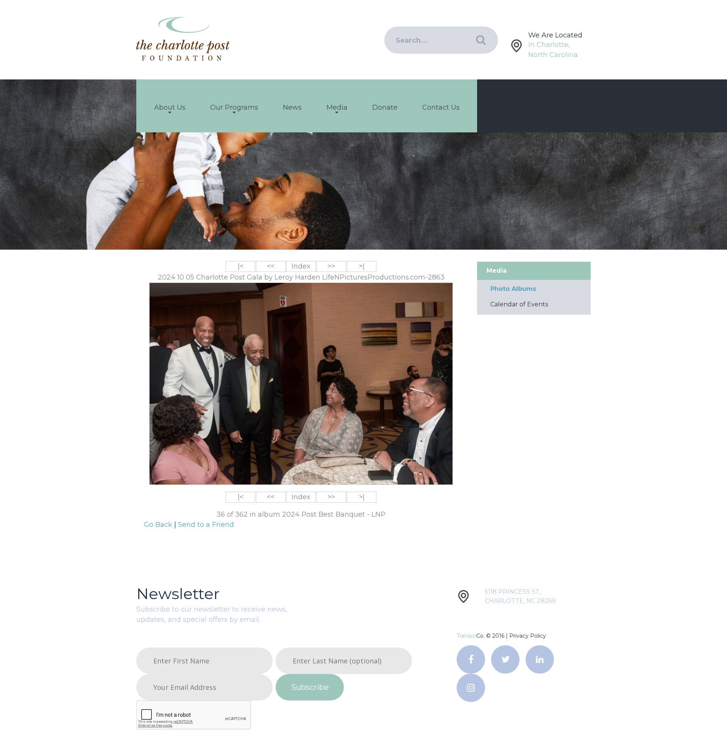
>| (362, 266)
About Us (170, 107)
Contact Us (441, 107)
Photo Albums (513, 288)
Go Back (159, 524)
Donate (385, 107)
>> (331, 266)
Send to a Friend (206, 524)
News (292, 107)
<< (271, 266)
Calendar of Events (519, 304)
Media (337, 107)
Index (301, 266)
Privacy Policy (527, 635)
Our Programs (234, 107)
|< (240, 266)
